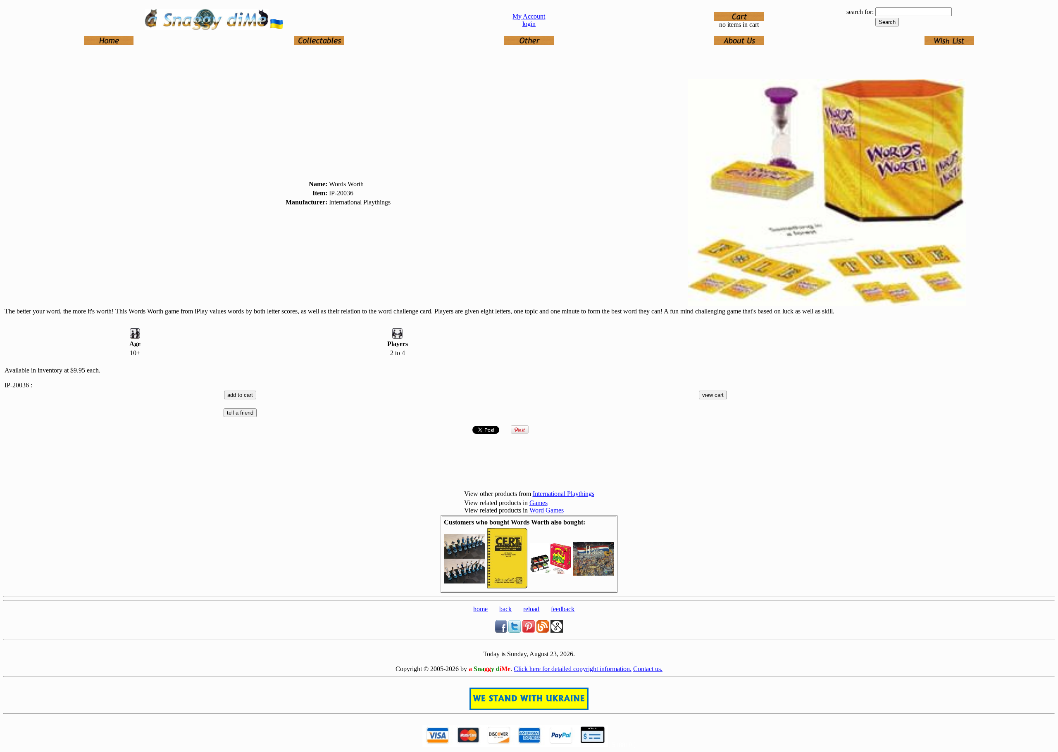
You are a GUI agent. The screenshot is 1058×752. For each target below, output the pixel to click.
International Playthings (563, 493)
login (529, 23)
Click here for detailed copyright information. (572, 668)
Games (538, 502)
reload (531, 608)
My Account (528, 16)
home (480, 608)
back (505, 608)
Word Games (546, 510)
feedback (562, 608)
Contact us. (647, 668)
